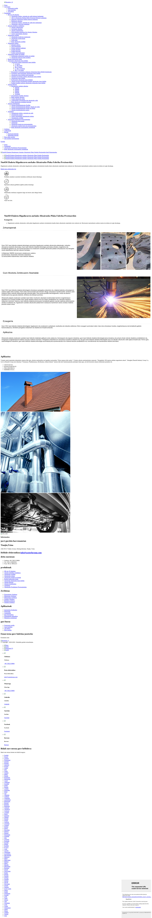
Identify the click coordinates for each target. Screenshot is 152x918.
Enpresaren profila (13, 8)
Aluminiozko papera (17, 115)
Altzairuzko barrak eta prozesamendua (22, 124)
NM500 (17, 92)
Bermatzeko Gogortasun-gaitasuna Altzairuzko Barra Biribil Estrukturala (31, 72)
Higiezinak (7, 611)
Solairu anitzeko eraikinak (18, 48)
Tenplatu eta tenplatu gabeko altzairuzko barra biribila (26, 76)
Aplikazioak (7, 130)
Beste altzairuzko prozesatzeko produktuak (23, 127)
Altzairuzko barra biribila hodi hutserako (22, 75)
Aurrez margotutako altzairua (19, 33)
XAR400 (17, 94)
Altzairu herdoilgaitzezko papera (20, 110)
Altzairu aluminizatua (17, 30)
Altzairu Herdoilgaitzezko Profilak (20, 105)
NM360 (17, 87)
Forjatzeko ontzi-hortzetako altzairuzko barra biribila (25, 73)
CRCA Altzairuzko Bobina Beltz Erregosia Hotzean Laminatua (28, 18)
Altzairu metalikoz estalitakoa (16, 26)
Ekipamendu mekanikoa (11, 616)
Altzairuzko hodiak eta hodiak (16, 54)
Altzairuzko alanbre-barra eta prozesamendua (23, 126)
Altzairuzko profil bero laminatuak (20, 37)
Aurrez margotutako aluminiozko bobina (22, 116)
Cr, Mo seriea (18, 65)
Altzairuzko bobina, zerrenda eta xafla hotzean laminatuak (27, 16)
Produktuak (7, 13)
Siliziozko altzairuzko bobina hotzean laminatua (24, 19)
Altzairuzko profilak (13, 35)
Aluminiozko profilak (17, 118)
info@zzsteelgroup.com (31, 552)
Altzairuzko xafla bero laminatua (20, 24)
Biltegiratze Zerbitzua (10, 596)
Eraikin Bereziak (16, 51)
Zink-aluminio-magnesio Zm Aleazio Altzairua (24, 32)
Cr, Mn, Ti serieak (20, 68)
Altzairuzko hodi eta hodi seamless (21, 57)
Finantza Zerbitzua (9, 602)
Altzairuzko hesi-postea (17, 121)
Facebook (7, 731)
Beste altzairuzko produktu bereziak (21, 102)
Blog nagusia (8, 630)
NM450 (17, 91)
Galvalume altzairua (16, 29)
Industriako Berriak (13, 135)
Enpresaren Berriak (13, 134)
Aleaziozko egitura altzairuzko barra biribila (23, 62)
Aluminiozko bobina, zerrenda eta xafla (22, 113)
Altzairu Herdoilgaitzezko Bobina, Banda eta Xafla (25, 107)
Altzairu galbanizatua (17, 27)
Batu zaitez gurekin (9, 137)
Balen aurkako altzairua (17, 97)
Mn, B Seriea (18, 67)
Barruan (6, 745)
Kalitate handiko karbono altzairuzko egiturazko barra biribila (28, 83)
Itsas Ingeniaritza (9, 614)
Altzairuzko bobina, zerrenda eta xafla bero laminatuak (26, 22)
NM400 (17, 89)
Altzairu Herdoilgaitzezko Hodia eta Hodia (23, 108)
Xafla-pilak (14, 40)
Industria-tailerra (15, 45)
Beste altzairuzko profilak (18, 41)
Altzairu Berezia (12, 84)
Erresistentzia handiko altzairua (19, 95)
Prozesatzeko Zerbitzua (10, 594)
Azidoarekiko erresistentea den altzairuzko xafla (24, 100)
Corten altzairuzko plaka (18, 99)
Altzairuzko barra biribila (18, 78)
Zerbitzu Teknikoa (9, 599)
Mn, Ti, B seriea (19, 70)
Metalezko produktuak (10, 618)
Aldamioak (14, 122)
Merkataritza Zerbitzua (10, 597)
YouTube (6, 717)
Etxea (5, 5)
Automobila (7, 613)
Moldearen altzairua (16, 21)
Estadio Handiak (15, 49)
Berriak (6, 132)
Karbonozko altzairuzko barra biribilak (22, 80)
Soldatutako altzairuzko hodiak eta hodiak (22, 56)
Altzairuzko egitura (13, 43)
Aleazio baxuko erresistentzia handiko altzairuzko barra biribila (28, 81)
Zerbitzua (7, 129)
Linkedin (6, 704)
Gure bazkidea (12, 10)
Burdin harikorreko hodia (15, 59)
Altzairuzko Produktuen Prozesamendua (19, 119)
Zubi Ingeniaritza (16, 46)
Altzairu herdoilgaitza (14, 103)
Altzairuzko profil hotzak (18, 38)
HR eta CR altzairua (13, 14)
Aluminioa (11, 111)
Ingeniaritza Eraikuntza (10, 610)
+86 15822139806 (9, 663)
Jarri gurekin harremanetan (11, 138)
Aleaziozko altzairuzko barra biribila (18, 61)
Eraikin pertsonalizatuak (18, 53)
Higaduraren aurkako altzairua (19, 86)
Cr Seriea (17, 64)
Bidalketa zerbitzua (9, 601)
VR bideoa (11, 11)
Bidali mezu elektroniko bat (8, 169)
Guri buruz (7, 7)
